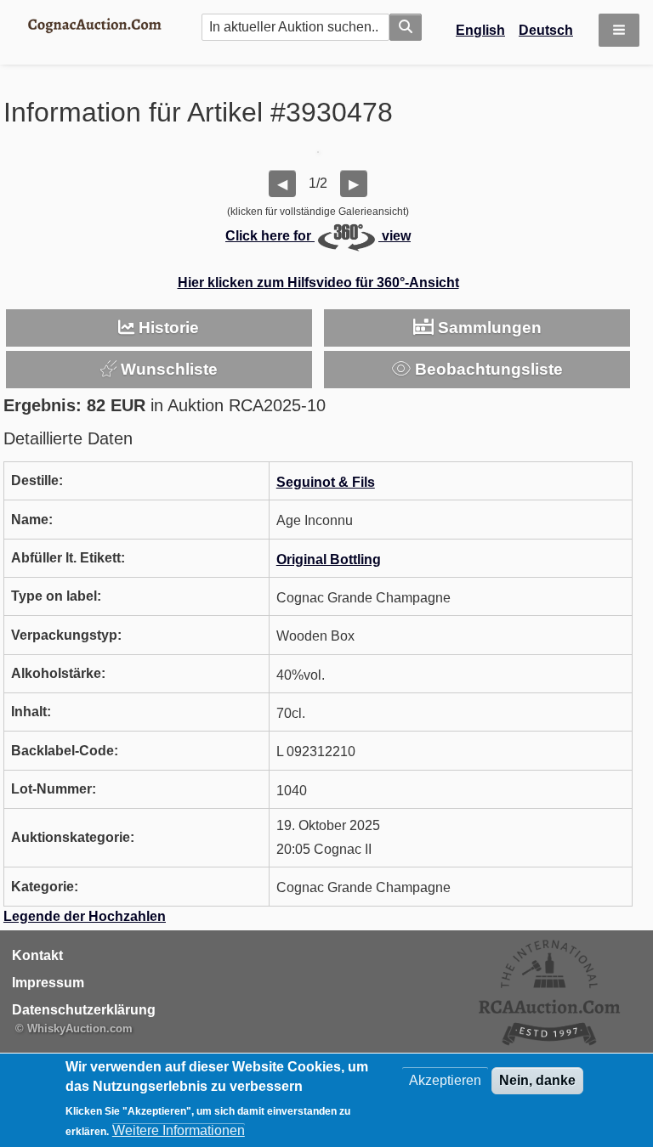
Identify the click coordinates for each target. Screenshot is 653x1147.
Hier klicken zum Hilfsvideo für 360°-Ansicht (318, 282)
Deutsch (546, 30)
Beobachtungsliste (487, 369)
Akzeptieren (445, 1080)
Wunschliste (167, 369)
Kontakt (37, 955)
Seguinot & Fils (325, 482)
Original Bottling (328, 559)
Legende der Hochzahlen (84, 916)
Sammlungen (488, 327)
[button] (619, 30)
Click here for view (318, 236)
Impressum (48, 982)
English (480, 30)
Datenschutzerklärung (84, 1010)
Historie (166, 327)
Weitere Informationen (178, 1130)
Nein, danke (537, 1080)
